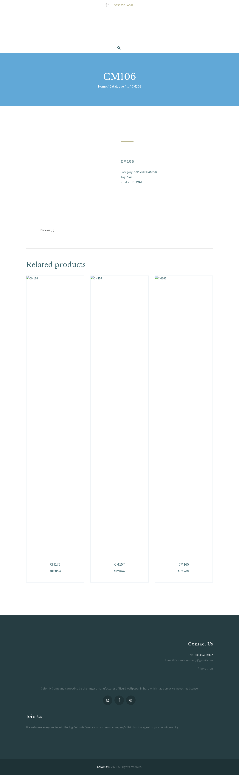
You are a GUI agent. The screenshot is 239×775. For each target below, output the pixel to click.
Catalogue (116, 86)
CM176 (55, 564)
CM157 (119, 564)
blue (129, 177)
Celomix (102, 767)
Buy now (55, 571)
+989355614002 (203, 655)
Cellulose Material (145, 172)
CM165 (184, 564)
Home (102, 86)
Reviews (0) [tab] (47, 230)
